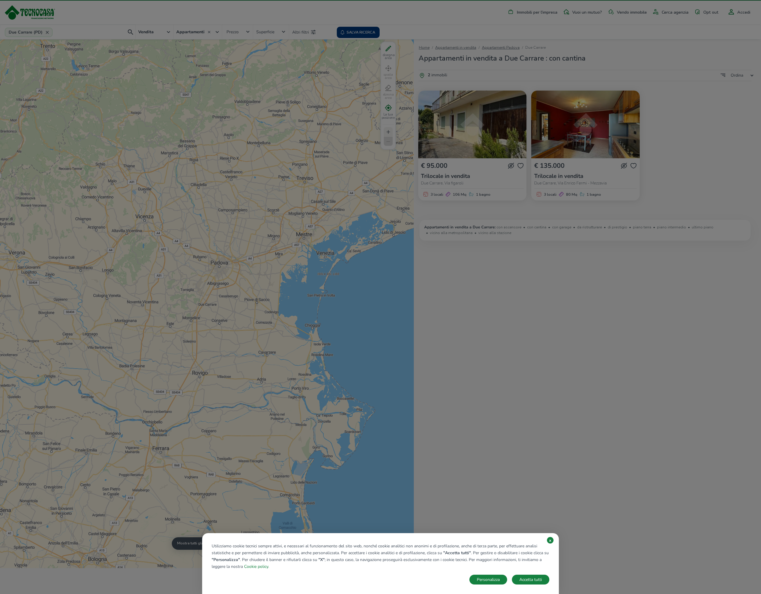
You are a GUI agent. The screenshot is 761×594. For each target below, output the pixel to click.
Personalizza (488, 579)
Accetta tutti (530, 579)
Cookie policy (256, 566)
